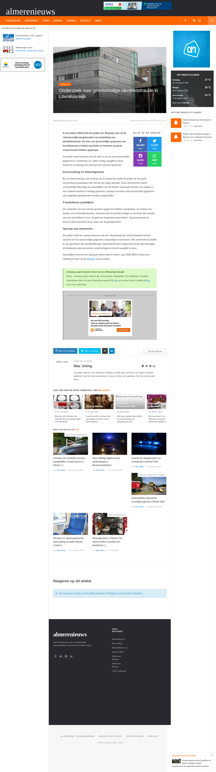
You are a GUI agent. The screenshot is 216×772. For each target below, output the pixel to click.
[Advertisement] (106, 39)
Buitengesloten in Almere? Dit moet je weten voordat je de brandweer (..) (107, 542)
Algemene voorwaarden (78, 736)
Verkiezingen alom (23, 47)
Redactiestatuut (111, 736)
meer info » (198, 126)
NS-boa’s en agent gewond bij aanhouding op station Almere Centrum (68, 542)
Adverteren (135, 736)
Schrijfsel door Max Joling (29, 51)
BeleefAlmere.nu (119, 647)
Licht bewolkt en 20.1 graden (28, 35)
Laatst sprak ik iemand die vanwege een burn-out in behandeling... (98, 419)
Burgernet (31, 20)
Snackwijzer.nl (118, 639)
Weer (98, 20)
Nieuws (58, 20)
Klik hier (185, 103)
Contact (85, 20)
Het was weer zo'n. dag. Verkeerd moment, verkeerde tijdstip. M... (159, 419)
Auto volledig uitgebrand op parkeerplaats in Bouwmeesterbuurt (106, 461)
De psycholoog (94, 406)
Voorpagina (13, 20)
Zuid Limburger (119, 671)
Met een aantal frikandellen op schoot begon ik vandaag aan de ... (130, 419)
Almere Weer (118, 652)
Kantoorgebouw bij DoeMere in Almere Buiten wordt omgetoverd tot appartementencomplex (191, 763)
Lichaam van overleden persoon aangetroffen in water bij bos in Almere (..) (69, 461)
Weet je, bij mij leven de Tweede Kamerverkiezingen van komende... (68, 419)
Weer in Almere (23, 39)
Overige (65, 84)
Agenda (71, 20)
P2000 (46, 20)
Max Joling (61, 470)
